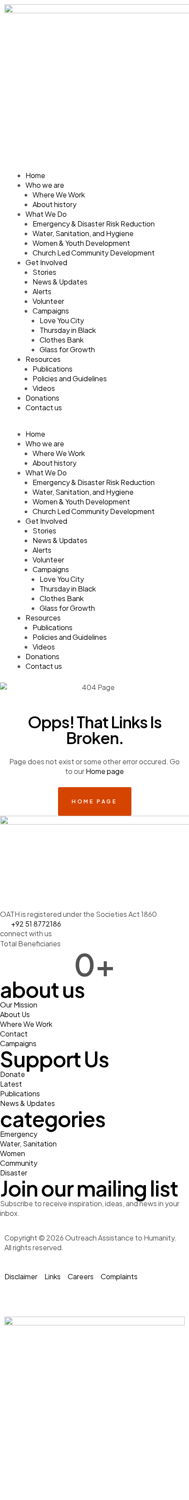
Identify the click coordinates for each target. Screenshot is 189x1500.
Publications (53, 368)
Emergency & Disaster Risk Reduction (94, 223)
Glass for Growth (67, 349)
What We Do (46, 214)
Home (35, 175)
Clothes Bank (62, 339)
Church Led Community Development (94, 252)
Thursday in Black (68, 330)
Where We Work (59, 194)
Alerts (42, 291)
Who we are (44, 185)
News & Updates (60, 281)
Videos (44, 388)
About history (54, 204)
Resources (43, 359)
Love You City (62, 320)
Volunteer (48, 301)
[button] (94, 424)
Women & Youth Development (81, 243)
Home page (105, 771)
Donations (42, 397)
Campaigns (51, 310)
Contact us (43, 407)
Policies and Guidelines (70, 378)
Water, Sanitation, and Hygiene (83, 233)
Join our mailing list (89, 1188)
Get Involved (46, 262)
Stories (44, 272)
